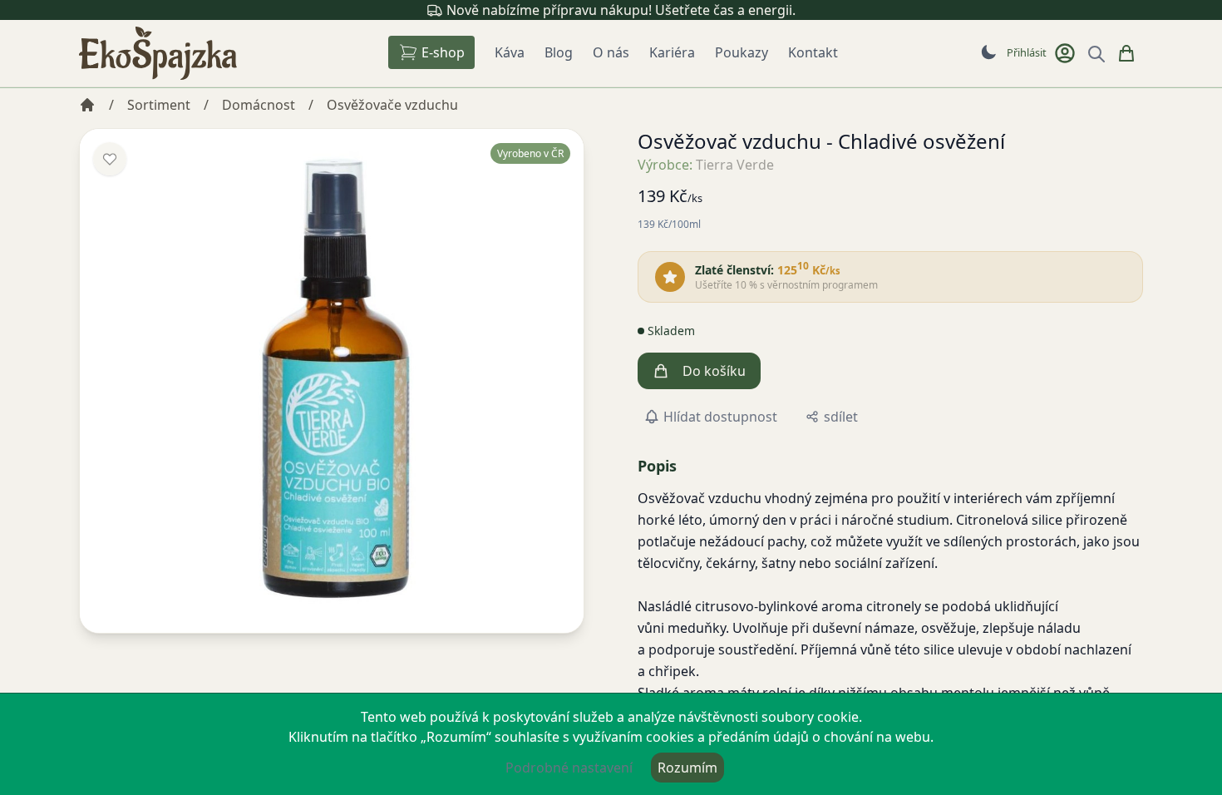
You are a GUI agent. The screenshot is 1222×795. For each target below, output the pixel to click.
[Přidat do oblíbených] (109, 158)
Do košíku (714, 371)
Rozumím (687, 767)
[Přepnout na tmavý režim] (988, 52)
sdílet (841, 416)
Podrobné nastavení (569, 767)
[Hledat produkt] (1096, 54)
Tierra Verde (735, 165)
